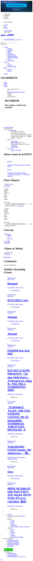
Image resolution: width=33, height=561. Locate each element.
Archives (9, 69)
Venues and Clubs (12, 56)
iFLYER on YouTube (13, 544)
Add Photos (7, 185)
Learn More (20, 205)
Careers (13, 535)
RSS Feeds (10, 546)
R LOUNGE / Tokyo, (15, 287)
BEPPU (13, 150)
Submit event (10, 60)
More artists (7, 234)
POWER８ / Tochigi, (15, 394)
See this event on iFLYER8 (16, 5)
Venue (5, 86)
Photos (6, 28)
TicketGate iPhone (12, 555)
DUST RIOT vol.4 (17, 300)
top (1, 559)
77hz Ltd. (22, 516)
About (12, 529)
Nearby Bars (14, 145)
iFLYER (9, 514)
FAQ (12, 531)
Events (6, 25)
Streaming (10, 50)
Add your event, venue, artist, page (20, 526)
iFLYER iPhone (11, 553)
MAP (12, 142)
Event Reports (11, 54)
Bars (5, 26)
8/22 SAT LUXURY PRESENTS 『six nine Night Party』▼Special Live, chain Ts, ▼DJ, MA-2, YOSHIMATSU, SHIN (19, 380)
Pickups (9, 53)
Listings (9, 48)
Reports (9, 71)
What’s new (16, 9)
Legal (12, 534)
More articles (7, 257)
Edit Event (13, 130)
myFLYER (7, 30)
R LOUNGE (14, 141)
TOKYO (16, 142)
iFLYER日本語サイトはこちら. (13, 39)
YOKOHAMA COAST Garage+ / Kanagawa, (16, 458)
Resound (12, 283)
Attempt (12, 316)
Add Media (7, 254)
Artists (6, 62)
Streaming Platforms (12, 57)
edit (11, 30)
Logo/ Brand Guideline (17, 537)
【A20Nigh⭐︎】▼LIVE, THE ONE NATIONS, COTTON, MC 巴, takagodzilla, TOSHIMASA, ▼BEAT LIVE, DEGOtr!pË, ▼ (18, 418)
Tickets (9, 51)
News (5, 68)
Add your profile (11, 66)
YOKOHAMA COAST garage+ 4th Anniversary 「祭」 (19, 450)
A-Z (8, 63)
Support (13, 532)
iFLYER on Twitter (12, 540)
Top (5, 82)
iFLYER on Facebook (13, 541)
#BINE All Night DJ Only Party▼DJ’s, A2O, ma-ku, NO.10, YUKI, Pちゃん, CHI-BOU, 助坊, (19, 495)
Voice (5, 85)
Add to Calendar (8, 127)
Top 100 (9, 65)
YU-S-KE (18, 150)
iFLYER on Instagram (13, 543)
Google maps (14, 147)
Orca (10, 471)
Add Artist (7, 243)
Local (8, 59)
